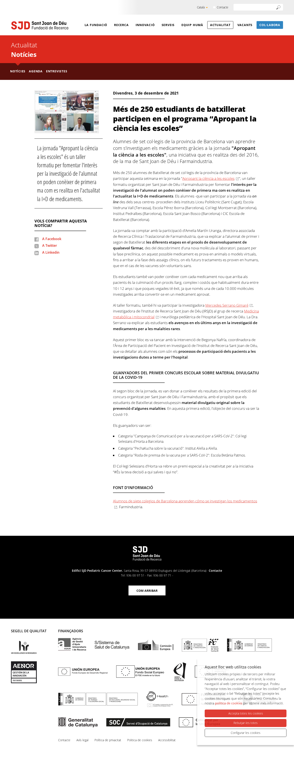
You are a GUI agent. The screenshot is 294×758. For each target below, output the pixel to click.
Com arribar (147, 591)
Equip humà (192, 25)
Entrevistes (56, 71)
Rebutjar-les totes (246, 723)
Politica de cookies (139, 740)
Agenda (36, 71)
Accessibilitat (167, 740)
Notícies (23, 54)
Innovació (145, 25)
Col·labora (269, 25)
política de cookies (228, 703)
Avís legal (82, 740)
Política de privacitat (107, 740)
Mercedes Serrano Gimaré (226, 305)
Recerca (121, 25)
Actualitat (220, 25)
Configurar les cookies (245, 733)
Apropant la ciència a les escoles (208, 178)
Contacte (222, 7)
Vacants (244, 25)
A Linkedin (50, 252)
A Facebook (51, 238)
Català (201, 7)
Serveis (168, 25)
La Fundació (96, 25)
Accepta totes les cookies (245, 713)
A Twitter (49, 245)
